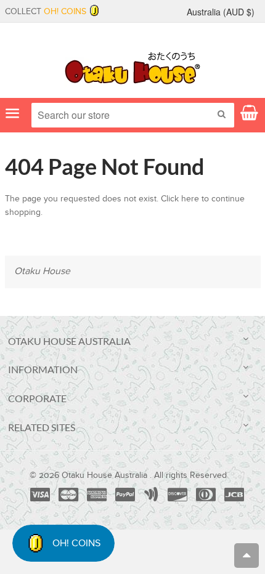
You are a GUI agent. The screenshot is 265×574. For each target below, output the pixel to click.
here (190, 199)
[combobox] (132, 115)
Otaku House (42, 271)
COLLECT (45, 12)
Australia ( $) (221, 12)
